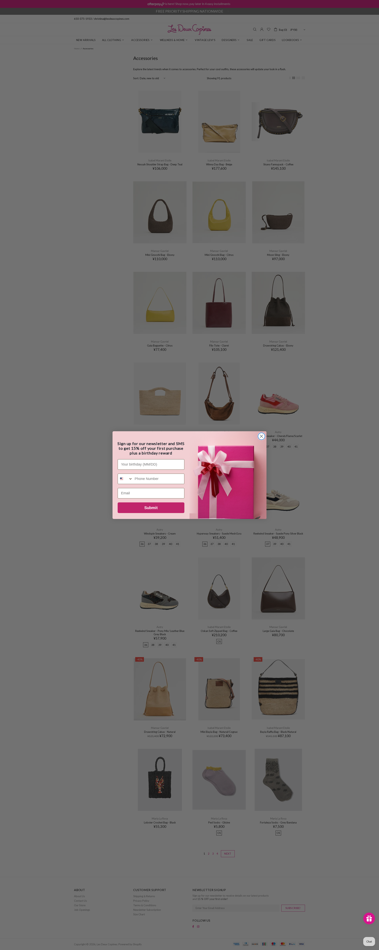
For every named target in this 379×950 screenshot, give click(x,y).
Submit (151, 508)
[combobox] (125, 479)
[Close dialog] (261, 436)
